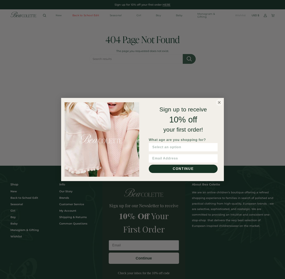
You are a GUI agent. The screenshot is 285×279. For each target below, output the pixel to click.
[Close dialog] (219, 102)
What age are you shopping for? (177, 140)
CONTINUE (183, 168)
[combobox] (182, 147)
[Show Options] (214, 147)
